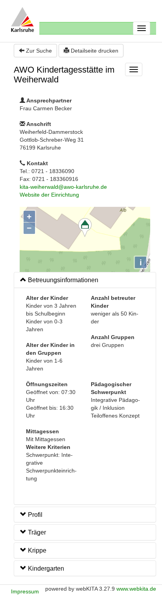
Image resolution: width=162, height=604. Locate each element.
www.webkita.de (136, 589)
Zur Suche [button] (38, 50)
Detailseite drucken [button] (93, 50)
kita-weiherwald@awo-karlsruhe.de (63, 187)
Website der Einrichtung (49, 195)
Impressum (25, 591)
